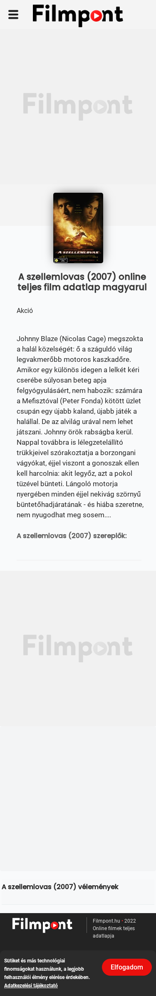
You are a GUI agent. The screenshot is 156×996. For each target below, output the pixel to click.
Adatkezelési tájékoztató (31, 986)
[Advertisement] (78, 106)
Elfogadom (127, 967)
